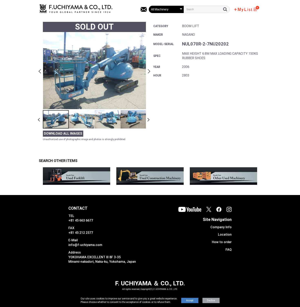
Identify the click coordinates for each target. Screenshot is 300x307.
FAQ (229, 250)
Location (225, 234)
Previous (40, 70)
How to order (222, 242)
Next (148, 70)
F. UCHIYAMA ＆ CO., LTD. (150, 283)
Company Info (221, 227)
